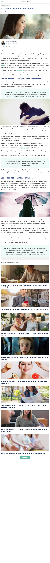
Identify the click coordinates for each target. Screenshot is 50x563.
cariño (6, 185)
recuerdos (6, 238)
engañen (15, 172)
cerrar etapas (20, 70)
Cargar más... (25, 457)
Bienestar (3, 379)
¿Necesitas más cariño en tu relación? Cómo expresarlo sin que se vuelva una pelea (24, 334)
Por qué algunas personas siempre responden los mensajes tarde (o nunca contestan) (25, 310)
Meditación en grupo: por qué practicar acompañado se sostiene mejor (23, 453)
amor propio (24, 147)
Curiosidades (4, 355)
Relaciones (3, 5)
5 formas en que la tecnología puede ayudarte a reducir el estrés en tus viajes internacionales (23, 406)
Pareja (2, 331)
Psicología (3, 283)
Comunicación (4, 307)
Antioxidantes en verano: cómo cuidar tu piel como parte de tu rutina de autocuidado (24, 382)
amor (2, 65)
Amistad (8, 5)
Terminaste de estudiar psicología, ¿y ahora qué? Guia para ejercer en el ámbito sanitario (24, 430)
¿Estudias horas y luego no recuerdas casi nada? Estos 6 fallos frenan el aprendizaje (24, 286)
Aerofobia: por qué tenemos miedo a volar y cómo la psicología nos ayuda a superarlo (25, 358)
